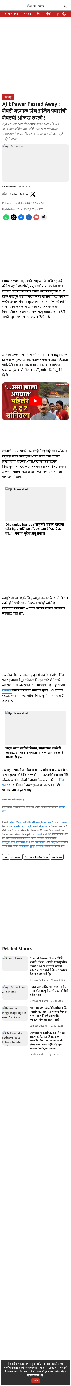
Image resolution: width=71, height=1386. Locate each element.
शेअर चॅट (30, 842)
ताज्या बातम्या (11, 14)
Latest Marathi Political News (24, 822)
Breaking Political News (54, 822)
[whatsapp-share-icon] (6, 219)
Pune (33, 826)
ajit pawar (16, 857)
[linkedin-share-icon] (29, 219)
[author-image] (5, 195)
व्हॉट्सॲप (55, 842)
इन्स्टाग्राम (20, 842)
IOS (49, 834)
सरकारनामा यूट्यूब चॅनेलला (31, 846)
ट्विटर (13, 842)
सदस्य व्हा (20, 799)
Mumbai (43, 826)
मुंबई (48, 14)
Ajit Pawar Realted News (36, 857)
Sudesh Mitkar (19, 194)
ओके (35, 1380)
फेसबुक (6, 842)
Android (37, 834)
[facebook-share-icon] (21, 219)
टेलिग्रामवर (40, 842)
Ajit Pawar (57, 857)
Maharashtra (16, 826)
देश (38, 14)
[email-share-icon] (36, 219)
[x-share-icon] (14, 219)
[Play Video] (35, 401)
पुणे (58, 14)
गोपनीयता (34, 1371)
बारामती (7, 690)
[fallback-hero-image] (15, 963)
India (26, 826)
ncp (5, 857)
